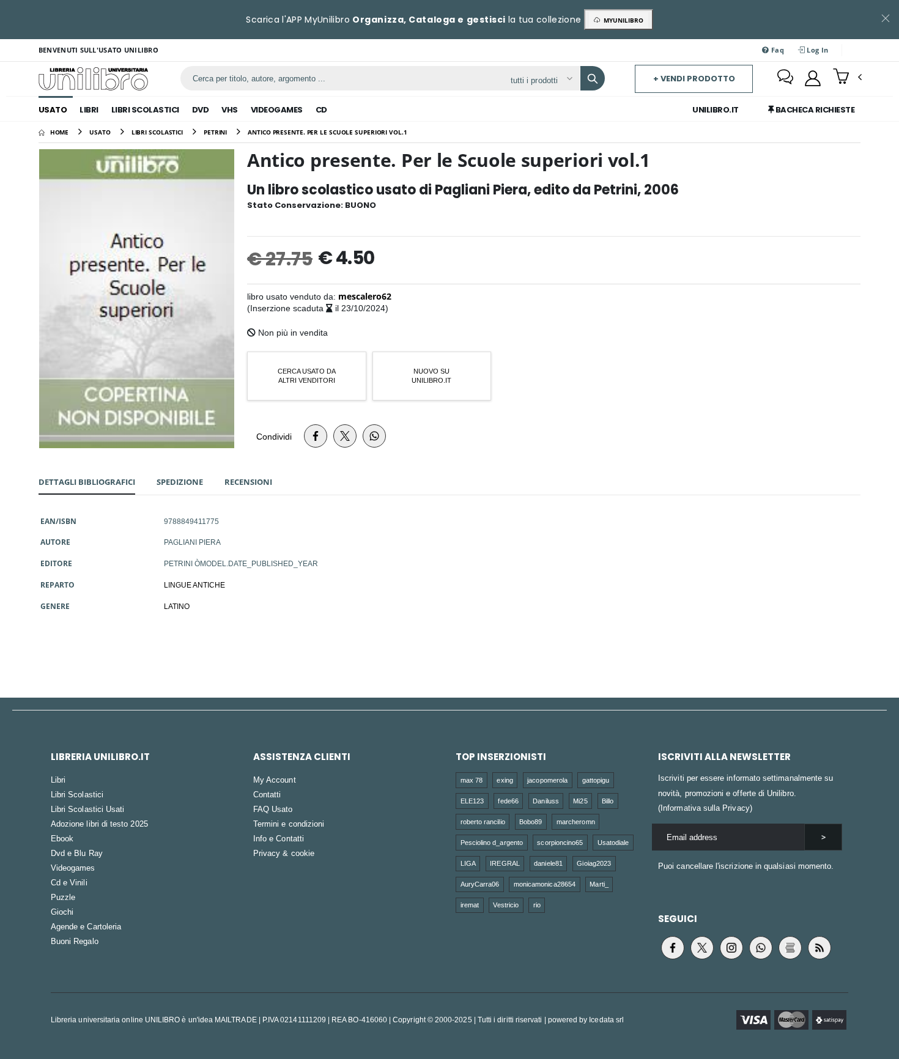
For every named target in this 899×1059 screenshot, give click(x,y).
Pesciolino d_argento (492, 842)
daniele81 (548, 863)
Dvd (200, 110)
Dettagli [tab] (87, 481)
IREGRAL (504, 863)
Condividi (274, 436)
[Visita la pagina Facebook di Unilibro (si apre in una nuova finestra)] (672, 947)
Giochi (62, 911)
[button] (847, 77)
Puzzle (63, 896)
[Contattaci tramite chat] (785, 78)
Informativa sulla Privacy (705, 807)
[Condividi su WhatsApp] (374, 436)
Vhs (229, 110)
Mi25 (580, 800)
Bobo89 (530, 821)
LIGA (468, 863)
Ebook (62, 838)
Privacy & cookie (283, 852)
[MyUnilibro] (813, 78)
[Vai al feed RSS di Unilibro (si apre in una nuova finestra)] (819, 947)
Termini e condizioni (288, 823)
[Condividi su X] (345, 436)
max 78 (472, 779)
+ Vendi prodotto (694, 78)
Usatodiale (613, 842)
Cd (321, 110)
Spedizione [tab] (180, 481)
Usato (53, 110)
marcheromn (576, 821)
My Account (274, 779)
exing (504, 779)
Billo (607, 800)
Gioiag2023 (594, 863)
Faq (776, 49)
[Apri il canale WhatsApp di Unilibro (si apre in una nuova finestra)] (760, 947)
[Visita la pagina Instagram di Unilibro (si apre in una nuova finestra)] (731, 947)
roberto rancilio (483, 821)
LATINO (177, 606)
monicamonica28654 (544, 883)
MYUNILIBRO (621, 20)
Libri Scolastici (145, 110)
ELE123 (472, 800)
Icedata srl (606, 1019)
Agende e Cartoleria (86, 926)
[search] (592, 78)
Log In (816, 49)
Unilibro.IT (715, 110)
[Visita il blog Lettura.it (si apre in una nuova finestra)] (790, 947)
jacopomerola (547, 779)
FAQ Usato (273, 808)
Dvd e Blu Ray (77, 852)
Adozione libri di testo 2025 (99, 823)
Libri (89, 110)
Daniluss (546, 800)
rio (537, 904)
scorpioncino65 (560, 842)
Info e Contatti (278, 838)
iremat (470, 904)
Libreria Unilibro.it (100, 756)
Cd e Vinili (69, 882)
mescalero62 (364, 296)
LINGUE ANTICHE (194, 584)
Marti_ (599, 883)
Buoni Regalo (74, 940)
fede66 (508, 800)
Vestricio (506, 904)
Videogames (277, 110)
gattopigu (596, 779)
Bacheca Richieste (814, 110)
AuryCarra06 (480, 883)
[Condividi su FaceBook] (315, 436)
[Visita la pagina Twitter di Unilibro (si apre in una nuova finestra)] (702, 947)
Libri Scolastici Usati (87, 808)
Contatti (267, 794)
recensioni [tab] (248, 481)
